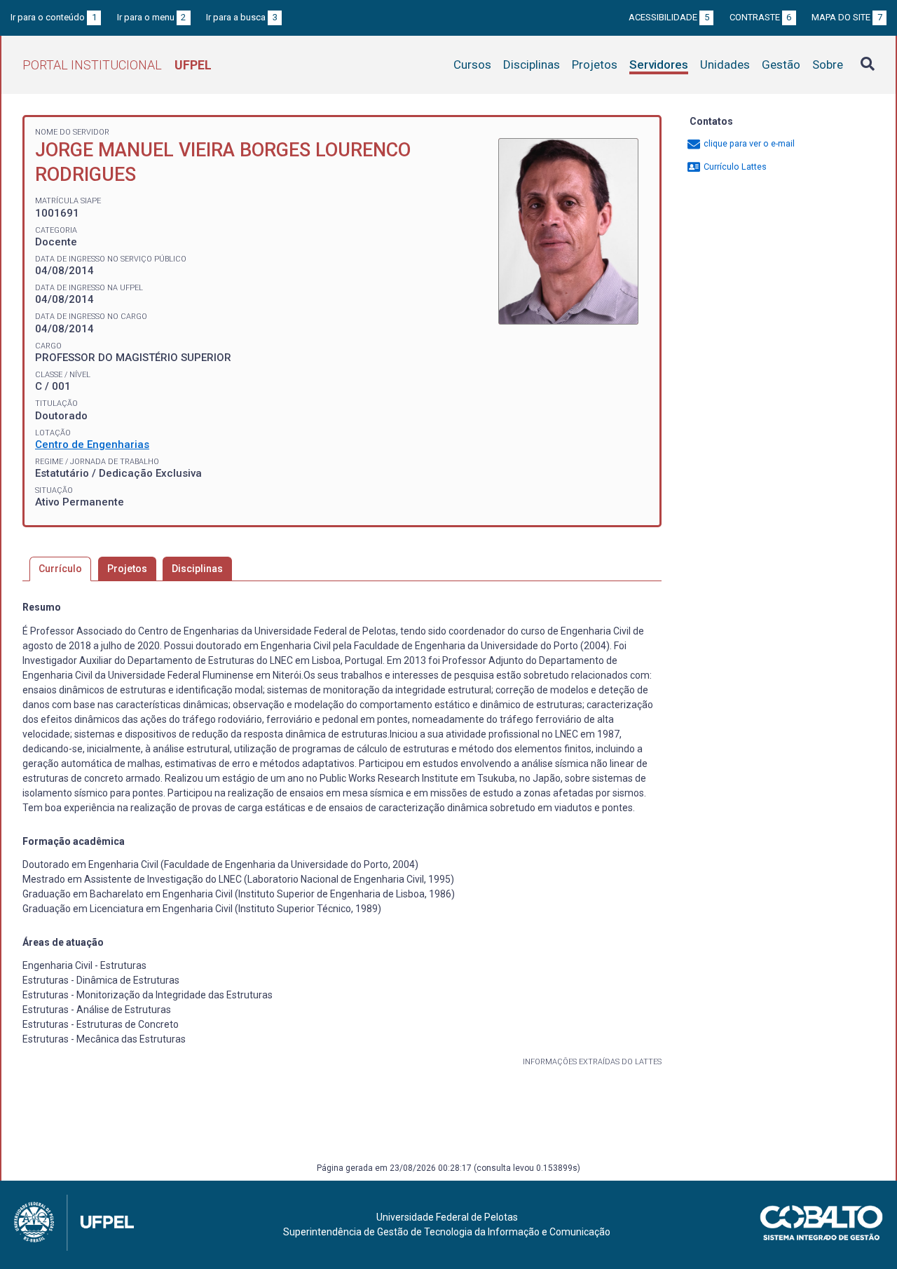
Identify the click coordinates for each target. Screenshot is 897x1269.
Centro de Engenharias (92, 444)
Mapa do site (847, 17)
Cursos (472, 64)
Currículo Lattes (734, 166)
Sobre (827, 64)
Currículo (60, 568)
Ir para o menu (151, 17)
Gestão (781, 64)
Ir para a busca (242, 17)
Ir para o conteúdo (54, 17)
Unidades (725, 64)
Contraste (761, 17)
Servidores (658, 64)
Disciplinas (531, 64)
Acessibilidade (669, 17)
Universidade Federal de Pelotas (447, 1217)
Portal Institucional (117, 64)
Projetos (594, 64)
